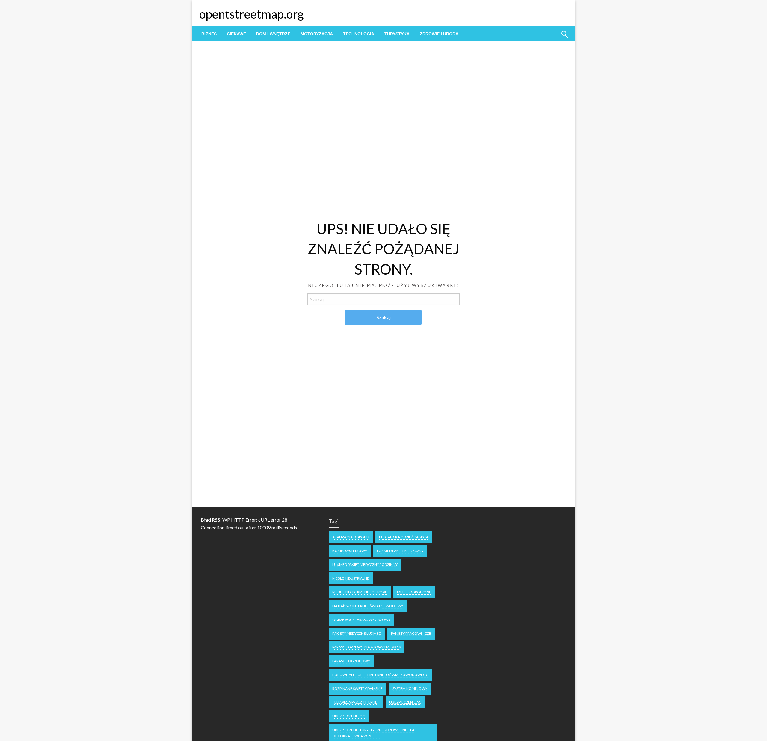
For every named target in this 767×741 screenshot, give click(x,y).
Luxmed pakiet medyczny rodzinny (365, 564)
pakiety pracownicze (411, 633)
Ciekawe (236, 33)
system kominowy (409, 688)
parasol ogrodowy (351, 661)
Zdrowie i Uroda (439, 33)
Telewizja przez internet (355, 702)
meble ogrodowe (414, 592)
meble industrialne (350, 578)
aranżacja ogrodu (350, 537)
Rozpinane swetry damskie (357, 688)
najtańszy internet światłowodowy (367, 606)
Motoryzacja (317, 33)
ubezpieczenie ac (405, 702)
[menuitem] (209, 33)
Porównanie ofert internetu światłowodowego (380, 674)
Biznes (209, 33)
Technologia (358, 33)
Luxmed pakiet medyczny (400, 550)
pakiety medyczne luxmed (356, 633)
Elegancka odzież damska (403, 537)
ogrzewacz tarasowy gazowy (361, 619)
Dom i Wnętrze (273, 33)
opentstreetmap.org (251, 14)
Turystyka (397, 33)
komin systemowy (349, 550)
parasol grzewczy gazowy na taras (366, 647)
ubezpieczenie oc (348, 716)
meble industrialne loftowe (359, 592)
